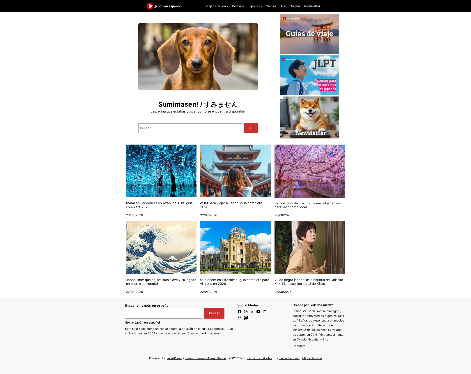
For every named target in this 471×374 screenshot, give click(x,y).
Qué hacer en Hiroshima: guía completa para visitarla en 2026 (234, 282)
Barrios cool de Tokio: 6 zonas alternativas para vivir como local (308, 205)
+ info (324, 339)
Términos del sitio (259, 358)
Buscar (214, 313)
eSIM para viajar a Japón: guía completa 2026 (231, 205)
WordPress (174, 358)
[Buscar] (251, 128)
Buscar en (147, 305)
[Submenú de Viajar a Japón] (227, 6)
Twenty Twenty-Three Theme (205, 358)
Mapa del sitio (312, 358)
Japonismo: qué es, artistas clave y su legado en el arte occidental (161, 282)
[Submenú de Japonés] (261, 6)
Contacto (299, 346)
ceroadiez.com (289, 358)
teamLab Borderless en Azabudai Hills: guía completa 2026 (159, 205)
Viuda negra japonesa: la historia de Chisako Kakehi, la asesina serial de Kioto (309, 282)
